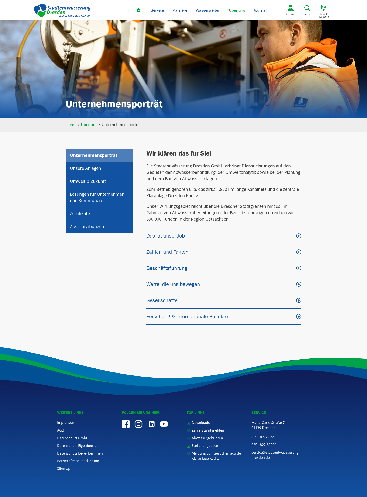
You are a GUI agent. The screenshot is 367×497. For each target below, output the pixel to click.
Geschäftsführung (166, 268)
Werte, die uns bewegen (173, 284)
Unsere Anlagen (85, 168)
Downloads (201, 422)
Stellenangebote (205, 445)
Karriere (179, 10)
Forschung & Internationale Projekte (187, 316)
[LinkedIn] (151, 424)
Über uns (237, 10)
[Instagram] (138, 424)
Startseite (139, 10)
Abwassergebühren (207, 438)
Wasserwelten (208, 10)
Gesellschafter (162, 300)
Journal (260, 10)
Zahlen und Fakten (167, 252)
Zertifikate (80, 213)
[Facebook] (126, 424)
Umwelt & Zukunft (88, 181)
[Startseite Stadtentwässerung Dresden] (62, 10)
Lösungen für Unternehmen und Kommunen (97, 197)
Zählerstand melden (208, 430)
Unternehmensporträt (93, 155)
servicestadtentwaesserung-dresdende (275, 455)
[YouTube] (164, 424)
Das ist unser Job (165, 236)
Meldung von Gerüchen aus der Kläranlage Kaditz (217, 456)
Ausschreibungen (87, 226)
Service (157, 10)
